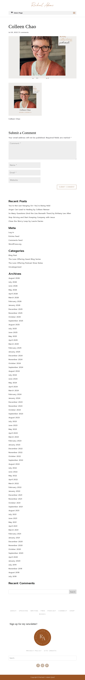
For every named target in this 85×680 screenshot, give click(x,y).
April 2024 (13, 386)
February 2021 (15, 533)
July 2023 (13, 421)
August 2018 (14, 572)
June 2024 (13, 379)
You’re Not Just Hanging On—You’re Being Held (29, 205)
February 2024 (15, 394)
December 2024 (16, 355)
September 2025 (16, 320)
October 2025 (15, 317)
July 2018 (12, 576)
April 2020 (13, 557)
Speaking (23, 611)
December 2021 (15, 495)
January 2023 (14, 444)
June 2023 (13, 425)
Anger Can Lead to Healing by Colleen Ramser (29, 209)
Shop (72, 611)
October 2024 (15, 363)
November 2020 (16, 545)
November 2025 (15, 313)
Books (42, 614)
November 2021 (15, 499)
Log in (11, 232)
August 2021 (14, 510)
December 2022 (15, 448)
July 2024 (13, 375)
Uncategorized (15, 267)
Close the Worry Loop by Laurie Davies (26, 221)
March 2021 (13, 530)
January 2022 (14, 491)
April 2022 (13, 479)
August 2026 (14, 278)
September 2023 (16, 413)
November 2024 (15, 359)
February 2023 (15, 441)
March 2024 (14, 390)
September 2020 (16, 553)
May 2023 (13, 429)
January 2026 (14, 305)
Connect (63, 611)
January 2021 (14, 537)
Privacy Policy (34, 651)
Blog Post (13, 255)
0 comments (24, 32)
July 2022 (13, 468)
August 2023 (14, 417)
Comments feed (15, 240)
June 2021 (13, 518)
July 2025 (13, 328)
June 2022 (13, 472)
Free (43, 611)
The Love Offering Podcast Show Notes (26, 263)
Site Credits (50, 651)
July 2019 (12, 564)
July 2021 (12, 514)
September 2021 (16, 506)
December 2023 (15, 402)
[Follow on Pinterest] (47, 665)
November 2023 (15, 406)
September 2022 (16, 460)
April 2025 (13, 340)
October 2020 (15, 549)
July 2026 (13, 282)
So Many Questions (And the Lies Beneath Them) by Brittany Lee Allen (40, 213)
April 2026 (13, 293)
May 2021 (12, 522)
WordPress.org (15, 244)
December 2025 (15, 309)
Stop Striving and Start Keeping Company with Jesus (32, 217)
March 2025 (14, 344)
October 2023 (15, 410)
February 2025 (15, 348)
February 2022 (15, 487)
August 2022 (14, 464)
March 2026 (14, 297)
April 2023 (13, 433)
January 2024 (14, 398)
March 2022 (14, 483)
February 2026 (15, 301)
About (13, 611)
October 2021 (14, 503)
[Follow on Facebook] (38, 665)
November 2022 (15, 452)
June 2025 (13, 332)
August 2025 (14, 324)
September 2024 (16, 367)
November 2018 (15, 568)
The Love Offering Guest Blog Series (25, 259)
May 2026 (13, 290)
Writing (34, 611)
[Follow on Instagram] (42, 665)
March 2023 (14, 437)
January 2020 (14, 561)
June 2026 (13, 286)
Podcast (52, 611)
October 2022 (15, 456)
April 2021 (13, 526)
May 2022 (13, 475)
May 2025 (13, 336)
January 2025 (14, 352)
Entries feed (14, 236)
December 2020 (16, 541)
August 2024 (14, 371)
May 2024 (13, 382)
